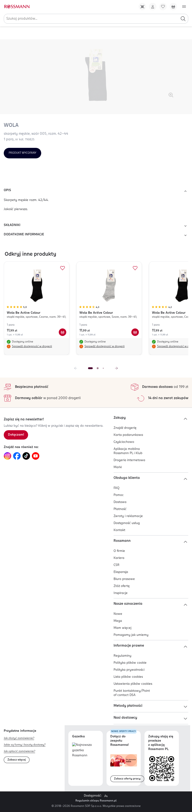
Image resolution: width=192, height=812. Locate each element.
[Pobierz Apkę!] (142, 6)
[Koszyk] (173, 6)
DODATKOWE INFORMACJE (24, 234)
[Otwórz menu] (184, 6)
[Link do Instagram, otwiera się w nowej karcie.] (7, 456)
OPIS (7, 190)
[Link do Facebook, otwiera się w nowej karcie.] (17, 456)
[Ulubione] (163, 6)
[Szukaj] (183, 19)
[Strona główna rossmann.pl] (17, 6)
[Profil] (152, 6)
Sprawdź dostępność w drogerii (32, 346)
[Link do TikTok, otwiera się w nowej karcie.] (26, 456)
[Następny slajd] (116, 368)
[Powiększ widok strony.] (105, 796)
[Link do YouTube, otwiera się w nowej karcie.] (35, 456)
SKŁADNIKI (12, 225)
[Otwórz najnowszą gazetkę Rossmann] (85, 750)
